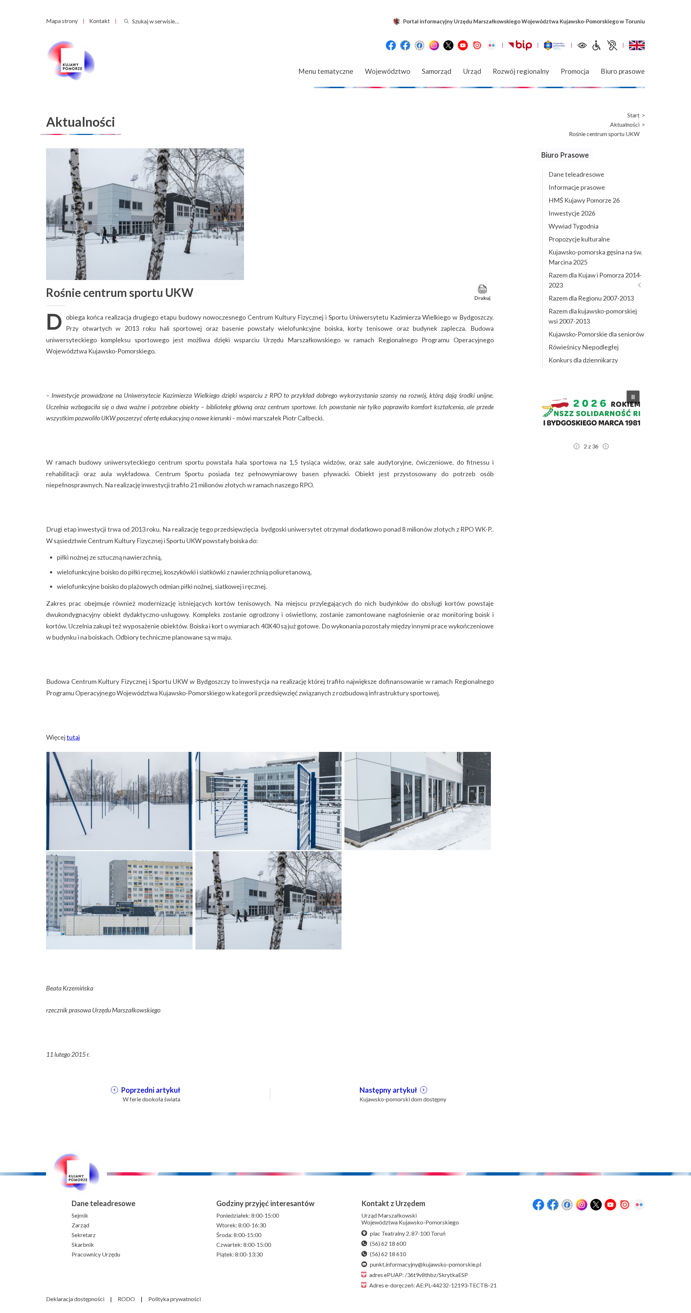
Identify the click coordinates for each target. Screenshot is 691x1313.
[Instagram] (434, 45)
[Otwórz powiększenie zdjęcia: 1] (119, 800)
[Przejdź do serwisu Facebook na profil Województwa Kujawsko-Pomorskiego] (391, 45)
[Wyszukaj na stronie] (126, 21)
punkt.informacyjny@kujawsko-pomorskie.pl (425, 1264)
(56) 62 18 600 (388, 1243)
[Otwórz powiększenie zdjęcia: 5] (268, 899)
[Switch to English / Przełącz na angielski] (637, 45)
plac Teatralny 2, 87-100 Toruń (408, 1233)
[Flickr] (492, 45)
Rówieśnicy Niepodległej (583, 347)
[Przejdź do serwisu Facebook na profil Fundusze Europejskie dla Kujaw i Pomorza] (405, 45)
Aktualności (625, 124)
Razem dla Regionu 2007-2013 (591, 298)
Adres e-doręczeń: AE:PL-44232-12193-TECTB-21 (433, 1285)
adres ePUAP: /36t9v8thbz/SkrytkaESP (418, 1274)
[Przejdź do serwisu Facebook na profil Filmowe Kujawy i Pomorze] (420, 45)
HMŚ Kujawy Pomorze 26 (584, 200)
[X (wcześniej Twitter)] (448, 45)
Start (633, 115)
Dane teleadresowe (576, 174)
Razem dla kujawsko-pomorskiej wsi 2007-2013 (592, 316)
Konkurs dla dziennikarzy (583, 360)
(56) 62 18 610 (388, 1253)
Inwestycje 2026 (571, 213)
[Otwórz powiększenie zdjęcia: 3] (417, 800)
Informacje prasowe (576, 187)
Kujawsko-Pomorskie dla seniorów (596, 334)
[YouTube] (463, 45)
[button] (633, 397)
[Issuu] (477, 45)
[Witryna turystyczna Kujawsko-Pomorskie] (554, 45)
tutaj (73, 737)
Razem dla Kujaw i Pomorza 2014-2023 (595, 280)
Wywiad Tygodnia (573, 226)
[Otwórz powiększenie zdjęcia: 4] (119, 899)
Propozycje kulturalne (579, 239)
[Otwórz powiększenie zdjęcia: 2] (268, 800)
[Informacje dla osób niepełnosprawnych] (604, 45)
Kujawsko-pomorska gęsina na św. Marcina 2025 (595, 257)
